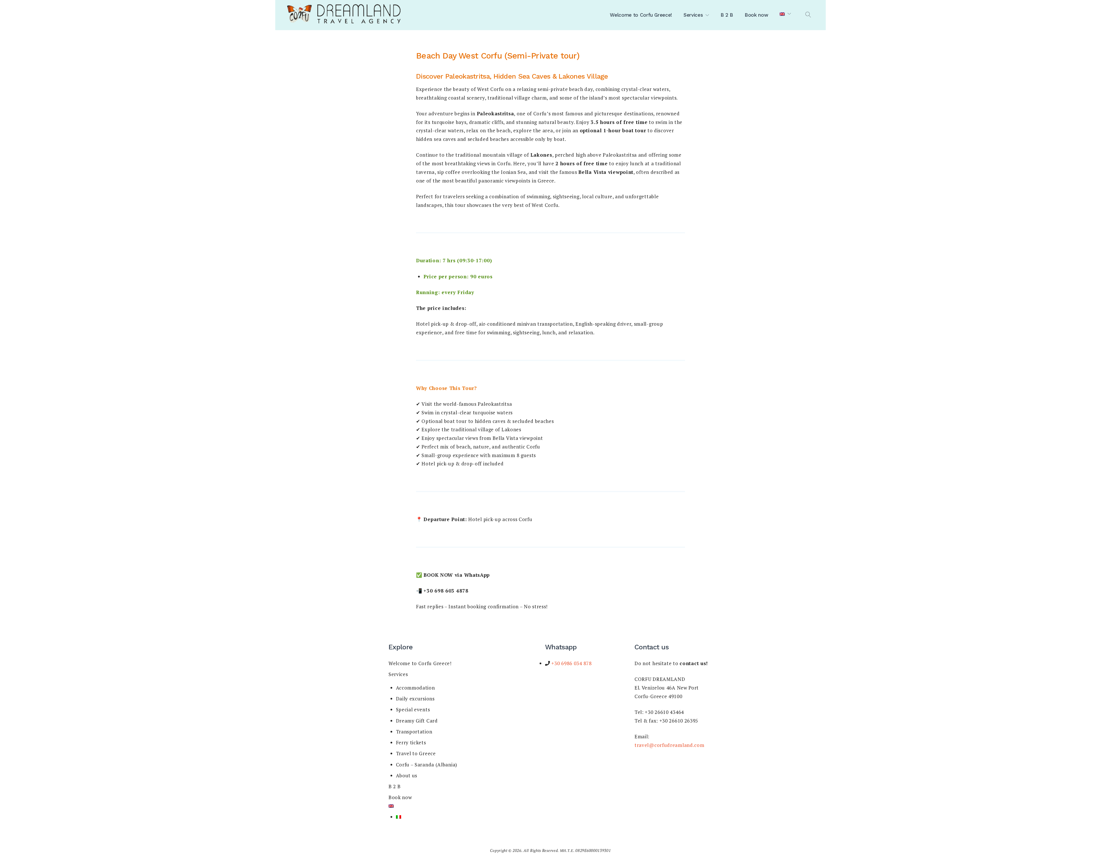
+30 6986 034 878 (571, 663)
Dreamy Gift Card (417, 720)
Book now (756, 15)
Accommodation (415, 687)
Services (693, 15)
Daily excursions (415, 698)
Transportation (414, 731)
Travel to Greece (416, 753)
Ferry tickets (411, 742)
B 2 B (727, 15)
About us (406, 775)
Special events (413, 709)
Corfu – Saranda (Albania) (427, 764)
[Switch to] (785, 14)
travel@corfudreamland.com (669, 745)
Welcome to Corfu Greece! (641, 15)
